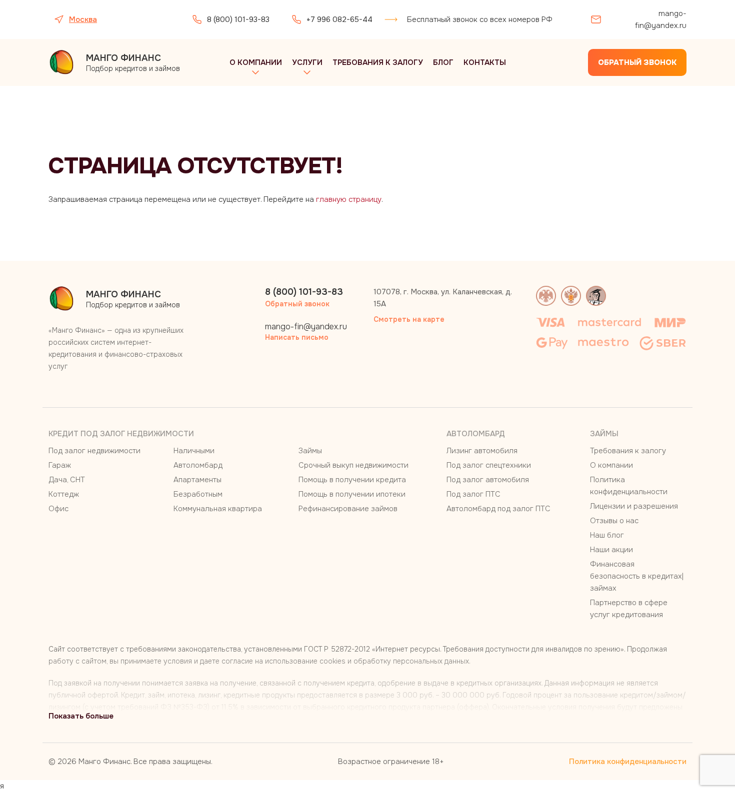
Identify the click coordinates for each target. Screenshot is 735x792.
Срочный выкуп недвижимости (353, 465)
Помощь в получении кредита (352, 480)
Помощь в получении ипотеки (352, 494)
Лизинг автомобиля (482, 451)
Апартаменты (198, 480)
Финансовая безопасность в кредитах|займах (637, 576)
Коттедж (63, 494)
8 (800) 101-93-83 (238, 19)
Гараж (59, 465)
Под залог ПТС (473, 494)
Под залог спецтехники (488, 465)
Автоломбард (198, 465)
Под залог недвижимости (94, 451)
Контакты (485, 62)
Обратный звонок (637, 62)
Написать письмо (296, 337)
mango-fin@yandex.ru (660, 19)
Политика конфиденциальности (627, 762)
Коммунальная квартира (218, 509)
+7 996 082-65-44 (339, 19)
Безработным (198, 494)
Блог (443, 62)
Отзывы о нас (614, 521)
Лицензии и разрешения (634, 506)
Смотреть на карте (409, 319)
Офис (58, 509)
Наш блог (607, 535)
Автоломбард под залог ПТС (498, 509)
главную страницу (349, 199)
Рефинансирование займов (348, 509)
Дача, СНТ (66, 480)
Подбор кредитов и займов (133, 62)
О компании (256, 62)
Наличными (194, 451)
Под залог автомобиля (487, 480)
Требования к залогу (377, 62)
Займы (310, 451)
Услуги (307, 62)
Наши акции (611, 550)
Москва (83, 19)
